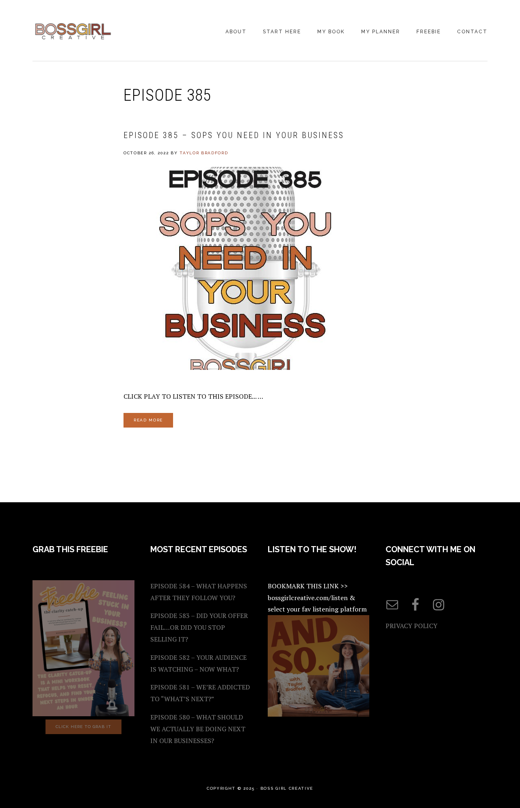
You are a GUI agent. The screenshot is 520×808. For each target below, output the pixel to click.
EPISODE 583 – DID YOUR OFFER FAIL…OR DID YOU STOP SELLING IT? (199, 627)
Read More (148, 420)
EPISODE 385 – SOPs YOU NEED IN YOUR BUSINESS (234, 135)
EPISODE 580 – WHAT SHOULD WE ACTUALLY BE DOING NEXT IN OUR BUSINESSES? (197, 729)
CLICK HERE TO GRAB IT (83, 726)
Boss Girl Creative (73, 31)
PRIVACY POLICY (412, 625)
